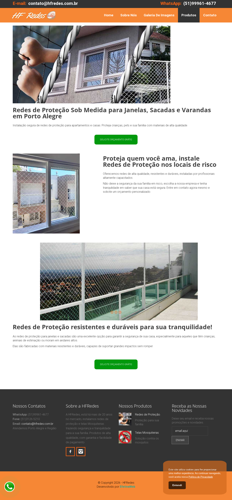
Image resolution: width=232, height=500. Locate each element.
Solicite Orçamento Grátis (116, 139)
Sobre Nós (128, 15)
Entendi (177, 485)
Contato (209, 15)
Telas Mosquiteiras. (147, 432)
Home (108, 15)
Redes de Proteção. (148, 414)
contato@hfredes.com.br (37, 423)
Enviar (180, 440)
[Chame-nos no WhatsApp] (9, 487)
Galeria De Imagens (159, 15)
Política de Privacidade (200, 477)
